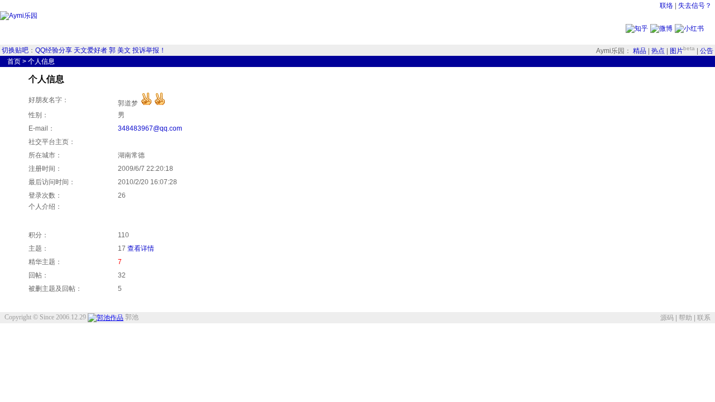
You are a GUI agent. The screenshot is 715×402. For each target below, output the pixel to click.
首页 (14, 61)
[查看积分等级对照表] (153, 103)
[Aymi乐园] (18, 16)
